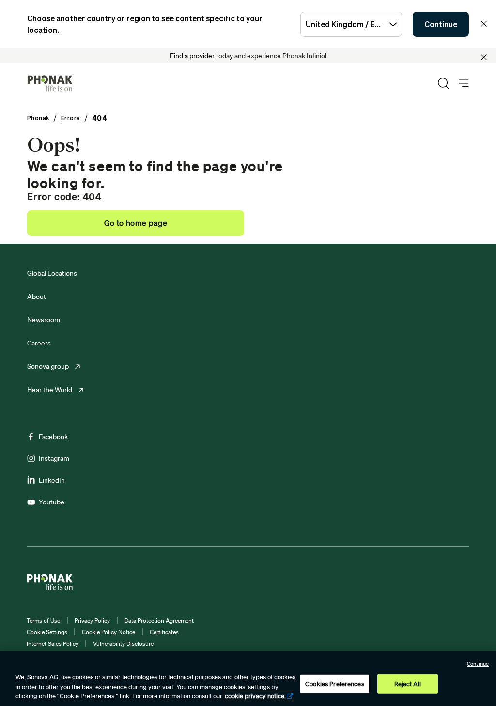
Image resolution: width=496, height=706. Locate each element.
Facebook (53, 436)
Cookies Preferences (334, 683)
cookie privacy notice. (255, 696)
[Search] (443, 83)
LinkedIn (52, 480)
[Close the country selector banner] (484, 23)
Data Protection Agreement (159, 620)
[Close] (484, 57)
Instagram (54, 458)
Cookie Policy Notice (108, 632)
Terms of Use (43, 620)
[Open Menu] (464, 83)
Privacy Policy (92, 620)
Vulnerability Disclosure (123, 644)
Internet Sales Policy (52, 644)
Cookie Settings (47, 632)
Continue (440, 24)
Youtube (51, 502)
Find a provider (192, 55)
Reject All (407, 683)
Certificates (164, 632)
